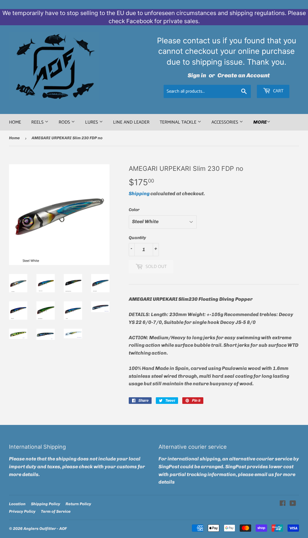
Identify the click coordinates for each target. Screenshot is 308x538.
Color (134, 209)
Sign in (197, 75)
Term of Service (56, 511)
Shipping (139, 193)
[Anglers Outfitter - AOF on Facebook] (282, 504)
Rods (65, 122)
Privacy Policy (22, 511)
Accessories (225, 122)
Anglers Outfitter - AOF (45, 528)
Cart (277, 91)
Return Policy (78, 504)
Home (15, 122)
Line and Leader (131, 122)
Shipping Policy (45, 504)
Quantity (137, 237)
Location (17, 504)
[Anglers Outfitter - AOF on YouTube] (293, 504)
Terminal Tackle (179, 122)
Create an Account (243, 75)
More (260, 122)
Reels (38, 122)
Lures (92, 122)
